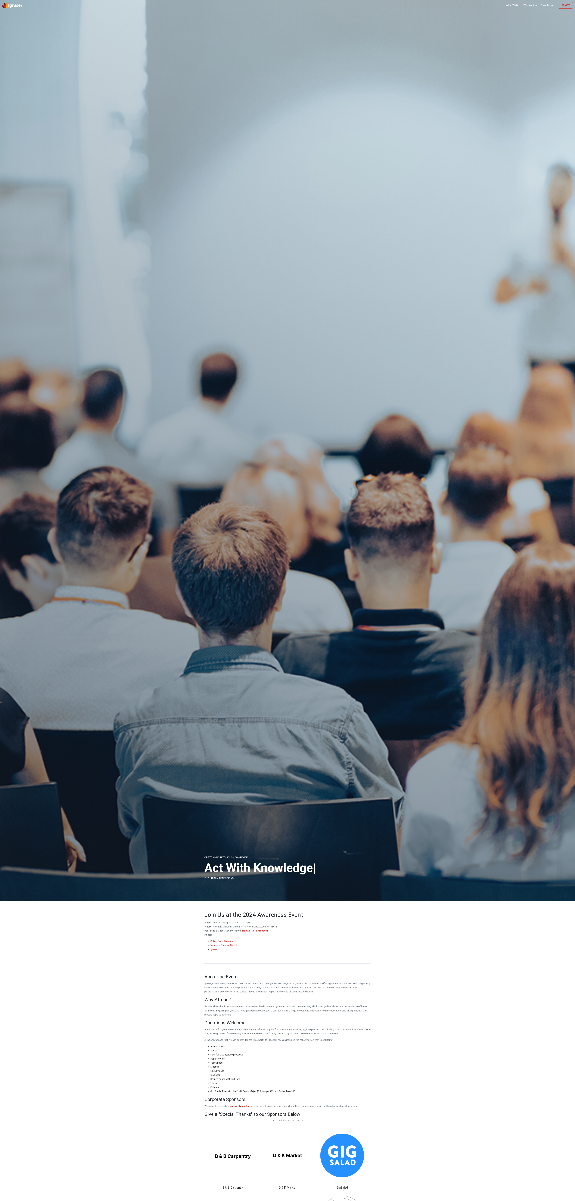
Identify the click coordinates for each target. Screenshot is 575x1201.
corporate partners (241, 1106)
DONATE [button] (566, 5)
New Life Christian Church (223, 945)
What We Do (512, 5)
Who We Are (530, 5)
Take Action (547, 5)
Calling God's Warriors (221, 941)
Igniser (213, 949)
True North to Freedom (255, 930)
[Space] (13, 5)
